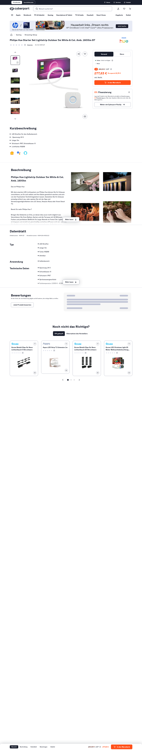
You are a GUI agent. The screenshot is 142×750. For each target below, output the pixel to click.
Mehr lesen (69, 219)
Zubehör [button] (52, 746)
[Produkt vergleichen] (85, 116)
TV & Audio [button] (79, 15)
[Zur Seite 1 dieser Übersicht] (67, 379)
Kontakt (128, 2)
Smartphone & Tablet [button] (64, 15)
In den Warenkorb (114, 82)
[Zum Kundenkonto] (118, 8)
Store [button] (122, 54)
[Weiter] (15, 118)
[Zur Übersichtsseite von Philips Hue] (124, 40)
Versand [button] (104, 54)
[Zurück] (15, 52)
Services (118, 2)
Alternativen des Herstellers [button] (77, 333)
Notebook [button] (27, 15)
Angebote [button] (119, 15)
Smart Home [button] (101, 15)
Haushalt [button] (90, 15)
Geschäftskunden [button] (28, 2)
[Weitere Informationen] (112, 60)
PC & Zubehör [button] (39, 15)
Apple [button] (18, 15)
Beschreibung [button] (23, 746)
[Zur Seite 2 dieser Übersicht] (71, 379)
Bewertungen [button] (43, 746)
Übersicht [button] (14, 746)
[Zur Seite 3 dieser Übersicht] (74, 379)
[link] (18, 45)
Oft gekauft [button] (59, 333)
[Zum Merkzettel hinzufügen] (85, 54)
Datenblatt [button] (34, 746)
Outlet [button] (128, 15)
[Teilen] (78, 54)
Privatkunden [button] (16, 2)
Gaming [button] (50, 15)
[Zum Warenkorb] (130, 8)
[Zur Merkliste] (124, 8)
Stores (108, 2)
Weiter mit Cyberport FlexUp (110, 104)
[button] (12, 153)
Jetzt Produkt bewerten (22, 305)
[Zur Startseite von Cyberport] (19, 9)
